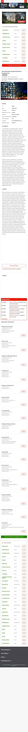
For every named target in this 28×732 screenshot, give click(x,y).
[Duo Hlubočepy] (14, 617)
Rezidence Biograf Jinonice (8, 656)
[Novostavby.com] (14, 1)
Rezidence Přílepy (13, 311)
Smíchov (14, 278)
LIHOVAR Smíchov (6, 43)
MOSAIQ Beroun (6, 54)
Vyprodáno (5, 84)
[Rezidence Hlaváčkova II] (14, 527)
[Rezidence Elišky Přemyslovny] (14, 433)
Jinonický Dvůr (5, 684)
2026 (11, 444)
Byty (4, 278)
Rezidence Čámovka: (13, 321)
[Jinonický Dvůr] (14, 675)
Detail (23, 391)
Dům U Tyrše (5, 412)
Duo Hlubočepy (5, 627)
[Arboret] (14, 12)
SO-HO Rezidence (6, 61)
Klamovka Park (5, 564)
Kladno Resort (5, 30)
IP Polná (13, 119)
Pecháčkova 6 (5, 507)
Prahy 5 (23, 201)
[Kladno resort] (14, 575)
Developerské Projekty (13, 88)
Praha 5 (10, 278)
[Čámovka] (14, 331)
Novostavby (4, 88)
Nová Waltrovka (6, 57)
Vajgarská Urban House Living (15, 314)
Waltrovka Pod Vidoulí (7, 382)
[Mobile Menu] (2, 1)
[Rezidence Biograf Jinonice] (14, 646)
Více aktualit (4, 328)
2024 (11, 628)
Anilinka (4, 40)
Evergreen (5, 50)
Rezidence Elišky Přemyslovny (9, 443)
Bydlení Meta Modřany (14, 317)
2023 (11, 686)
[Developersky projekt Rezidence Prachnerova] (14, 91)
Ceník (23, 30)
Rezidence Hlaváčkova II (8, 537)
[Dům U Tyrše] (14, 403)
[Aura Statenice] (14, 697)
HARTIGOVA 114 (6, 33)
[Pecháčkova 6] (14, 497)
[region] (14, 296)
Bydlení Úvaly (5, 47)
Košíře (6, 278)
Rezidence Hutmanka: (14, 324)
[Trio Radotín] (14, 69)
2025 (11, 384)
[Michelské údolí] (14, 728)
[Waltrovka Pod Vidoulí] (14, 373)
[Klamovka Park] (14, 555)
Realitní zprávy (6, 308)
